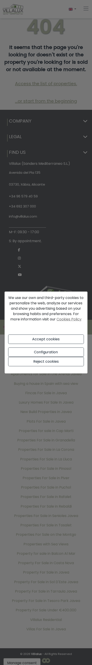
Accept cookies (46, 339)
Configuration (46, 352)
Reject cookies (46, 361)
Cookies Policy (69, 319)
